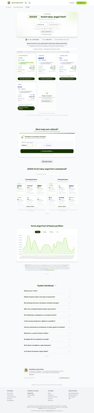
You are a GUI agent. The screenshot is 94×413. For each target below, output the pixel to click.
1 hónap (37, 231)
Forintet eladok (54, 24)
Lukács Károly (35, 39)
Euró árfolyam (10, 393)
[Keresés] (25, 2)
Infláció (29, 396)
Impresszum (50, 400)
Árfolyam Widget (31, 395)
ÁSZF (69, 398)
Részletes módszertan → (50, 270)
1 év (57, 231)
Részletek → (32, 374)
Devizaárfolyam (10, 400)
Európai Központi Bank (44, 268)
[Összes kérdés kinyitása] (55, 285)
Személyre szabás (47, 34)
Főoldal (9, 7)
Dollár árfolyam (10, 395)
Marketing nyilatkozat (73, 395)
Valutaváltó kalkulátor (18, 7)
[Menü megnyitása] (29, 2)
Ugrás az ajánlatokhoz (46, 31)
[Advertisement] (47, 123)
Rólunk (49, 393)
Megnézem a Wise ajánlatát (67, 78)
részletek (66, 115)
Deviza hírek (30, 393)
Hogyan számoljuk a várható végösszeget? (47, 113)
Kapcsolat (50, 398)
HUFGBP (27, 7)
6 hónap (51, 231)
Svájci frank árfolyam (11, 396)
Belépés (72, 2)
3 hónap (44, 231)
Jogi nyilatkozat (71, 396)
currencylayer (43, 265)
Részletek (68, 51)
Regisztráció (82, 2)
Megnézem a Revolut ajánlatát (23, 108)
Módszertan (50, 395)
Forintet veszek (40, 24)
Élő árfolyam (9, 398)
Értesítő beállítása (47, 151)
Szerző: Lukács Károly (52, 396)
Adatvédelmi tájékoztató (73, 393)
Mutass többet (30, 206)
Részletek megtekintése (25, 78)
